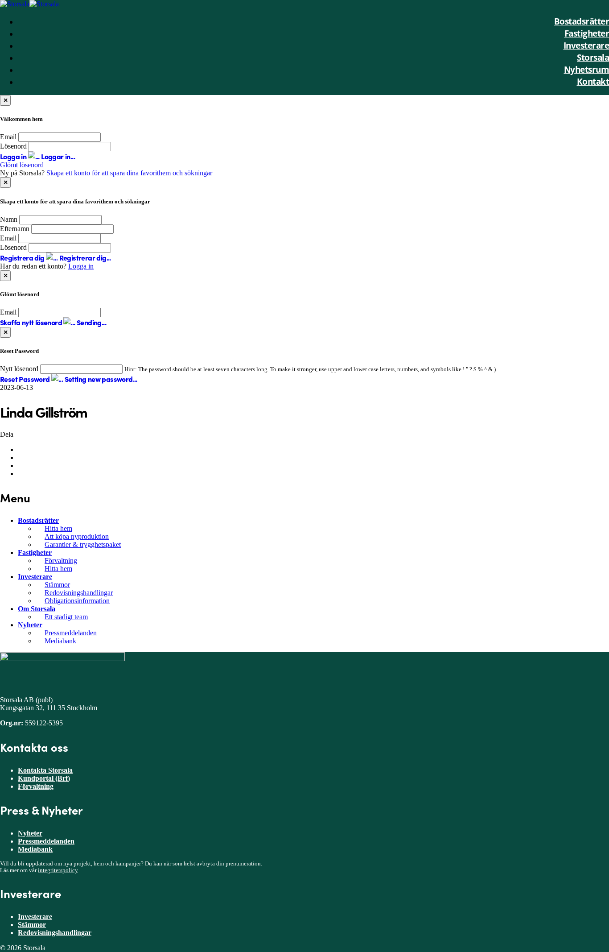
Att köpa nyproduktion (77, 536)
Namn (8, 219)
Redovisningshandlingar (79, 592)
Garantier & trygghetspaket (83, 544)
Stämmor (57, 584)
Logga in (81, 266)
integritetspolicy (58, 870)
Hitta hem (58, 528)
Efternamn (14, 228)
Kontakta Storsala (45, 770)
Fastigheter (35, 552)
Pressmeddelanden (71, 633)
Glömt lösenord (22, 165)
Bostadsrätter (38, 520)
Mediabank (60, 641)
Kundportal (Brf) (44, 778)
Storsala (593, 57)
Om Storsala (36, 609)
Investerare (35, 576)
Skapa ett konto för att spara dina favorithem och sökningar (129, 173)
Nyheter (30, 625)
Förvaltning (61, 560)
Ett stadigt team (66, 617)
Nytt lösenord (19, 369)
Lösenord (13, 146)
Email (8, 137)
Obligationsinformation (77, 600)
